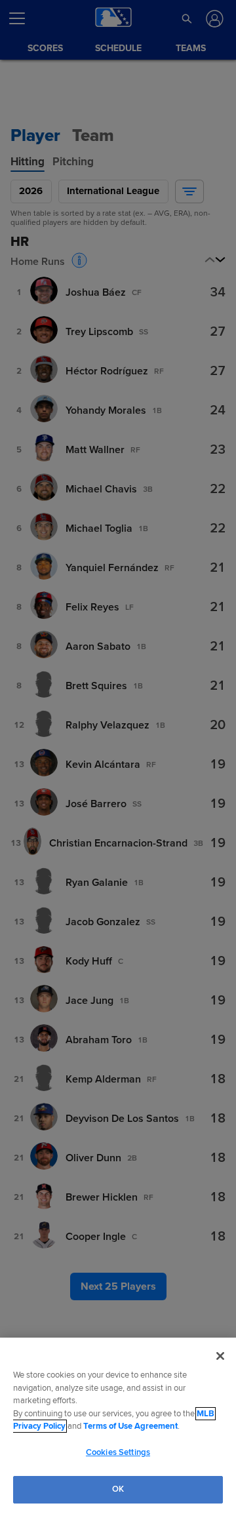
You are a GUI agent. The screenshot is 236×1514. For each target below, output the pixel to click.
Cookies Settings (118, 1452)
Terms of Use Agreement (130, 1426)
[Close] (220, 1356)
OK (118, 1489)
